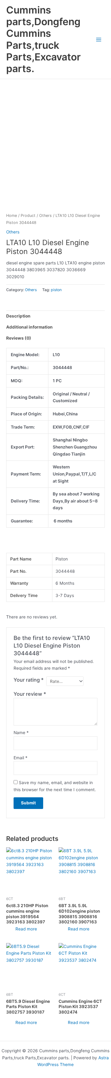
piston (56, 289)
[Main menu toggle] (99, 39)
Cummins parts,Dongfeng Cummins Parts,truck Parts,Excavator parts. (43, 39)
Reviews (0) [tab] (18, 338)
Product (28, 215)
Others (45, 215)
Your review (30, 694)
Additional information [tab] (29, 327)
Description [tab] (18, 316)
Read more (26, 928)
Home (11, 215)
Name (21, 732)
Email (20, 757)
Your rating (29, 680)
